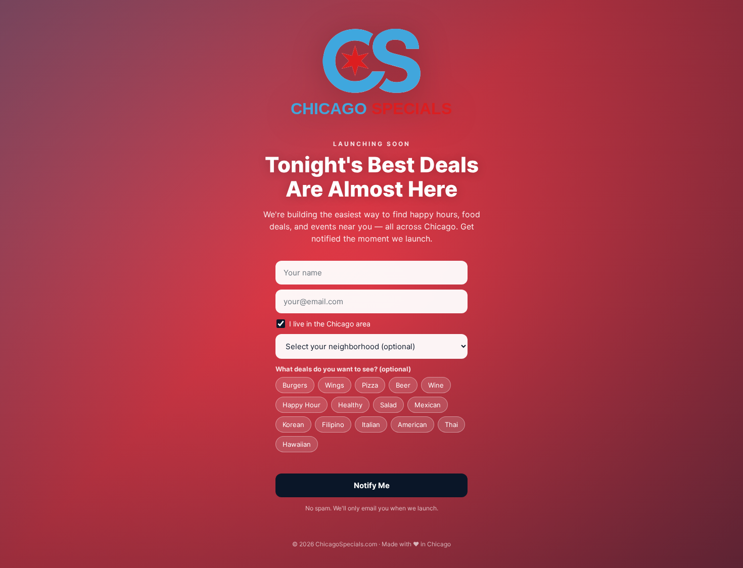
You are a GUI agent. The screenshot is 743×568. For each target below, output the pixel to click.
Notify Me (372, 485)
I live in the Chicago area (329, 323)
